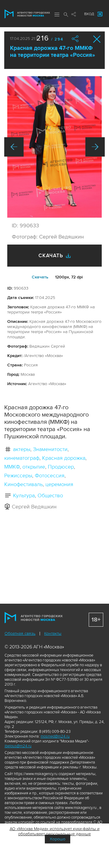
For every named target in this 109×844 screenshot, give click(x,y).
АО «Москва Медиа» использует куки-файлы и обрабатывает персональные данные (55, 831)
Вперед (95, 147)
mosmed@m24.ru (55, 736)
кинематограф (21, 458)
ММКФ (12, 466)
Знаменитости (50, 449)
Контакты (52, 633)
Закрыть (97, 39)
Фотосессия (49, 475)
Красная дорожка (63, 458)
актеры (21, 449)
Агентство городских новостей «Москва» (27, 14)
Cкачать (40, 277)
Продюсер (61, 466)
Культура (24, 495)
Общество (50, 495)
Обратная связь (20, 633)
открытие (33, 466)
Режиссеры (18, 475)
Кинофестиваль (23, 484)
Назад (14, 147)
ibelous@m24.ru (18, 746)
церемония (59, 484)
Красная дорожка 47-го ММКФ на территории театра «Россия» (52, 52)
